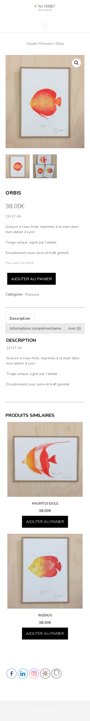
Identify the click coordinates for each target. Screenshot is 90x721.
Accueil (31, 43)
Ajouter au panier (31, 279)
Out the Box (52, 711)
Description (20, 318)
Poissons (46, 43)
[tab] (20, 319)
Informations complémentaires (36, 328)
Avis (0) (74, 328)
